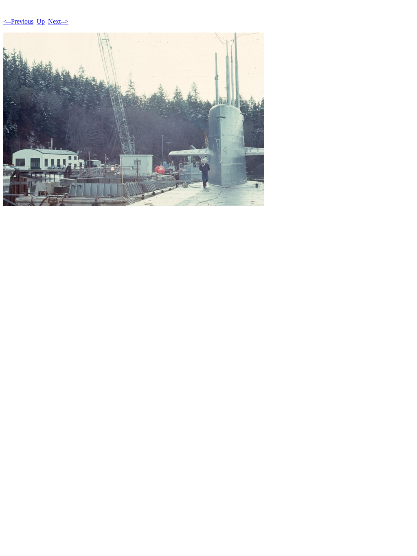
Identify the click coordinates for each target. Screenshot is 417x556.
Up (41, 21)
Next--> (58, 21)
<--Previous (18, 21)
